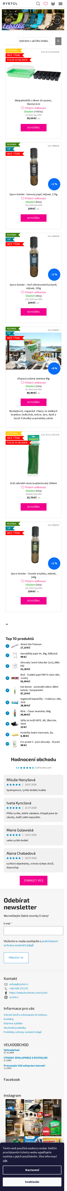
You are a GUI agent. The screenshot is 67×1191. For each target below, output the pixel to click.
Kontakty (9, 1019)
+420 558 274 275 (18, 988)
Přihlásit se (16, 958)
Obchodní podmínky (15, 1028)
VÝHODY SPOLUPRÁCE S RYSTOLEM (25, 1057)
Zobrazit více (34, 881)
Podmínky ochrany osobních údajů (23, 1032)
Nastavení (32, 1170)
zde (5, 1161)
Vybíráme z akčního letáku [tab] (33, 41)
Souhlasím (32, 1182)
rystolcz (13, 997)
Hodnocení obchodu (33, 759)
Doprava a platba (13, 1023)
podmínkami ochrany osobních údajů (31, 943)
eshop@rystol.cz (18, 984)
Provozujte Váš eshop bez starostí (24, 1065)
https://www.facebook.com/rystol (28, 993)
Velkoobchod (11, 1050)
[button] (6, 19)
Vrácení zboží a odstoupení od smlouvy (25, 1015)
